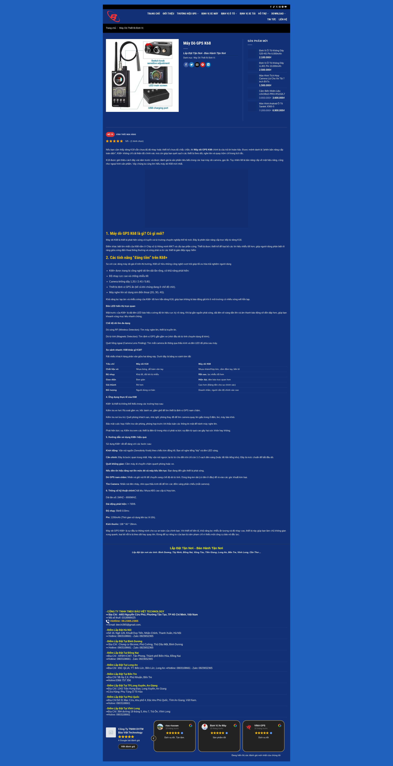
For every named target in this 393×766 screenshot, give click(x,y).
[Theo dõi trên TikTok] (274, 7)
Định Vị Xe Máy (209, 13)
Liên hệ (283, 19)
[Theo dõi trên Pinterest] (283, 7)
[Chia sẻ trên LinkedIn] (208, 64)
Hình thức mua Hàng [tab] (126, 134)
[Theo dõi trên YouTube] (285, 7)
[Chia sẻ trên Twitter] (191, 64)
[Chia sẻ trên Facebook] (186, 64)
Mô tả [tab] (110, 134)
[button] (110, 108)
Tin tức (271, 19)
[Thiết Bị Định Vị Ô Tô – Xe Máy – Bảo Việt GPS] (120, 16)
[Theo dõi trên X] (277, 7)
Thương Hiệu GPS (187, 13)
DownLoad (277, 13)
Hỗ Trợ (262, 13)
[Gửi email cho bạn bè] (197, 64)
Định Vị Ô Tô (228, 13)
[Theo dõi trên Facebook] (271, 7)
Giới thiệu (168, 13)
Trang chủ (153, 13)
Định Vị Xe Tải (247, 13)
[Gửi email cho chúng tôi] (280, 7)
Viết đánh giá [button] (128, 746)
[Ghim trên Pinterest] (202, 64)
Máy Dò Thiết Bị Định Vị (131, 28)
